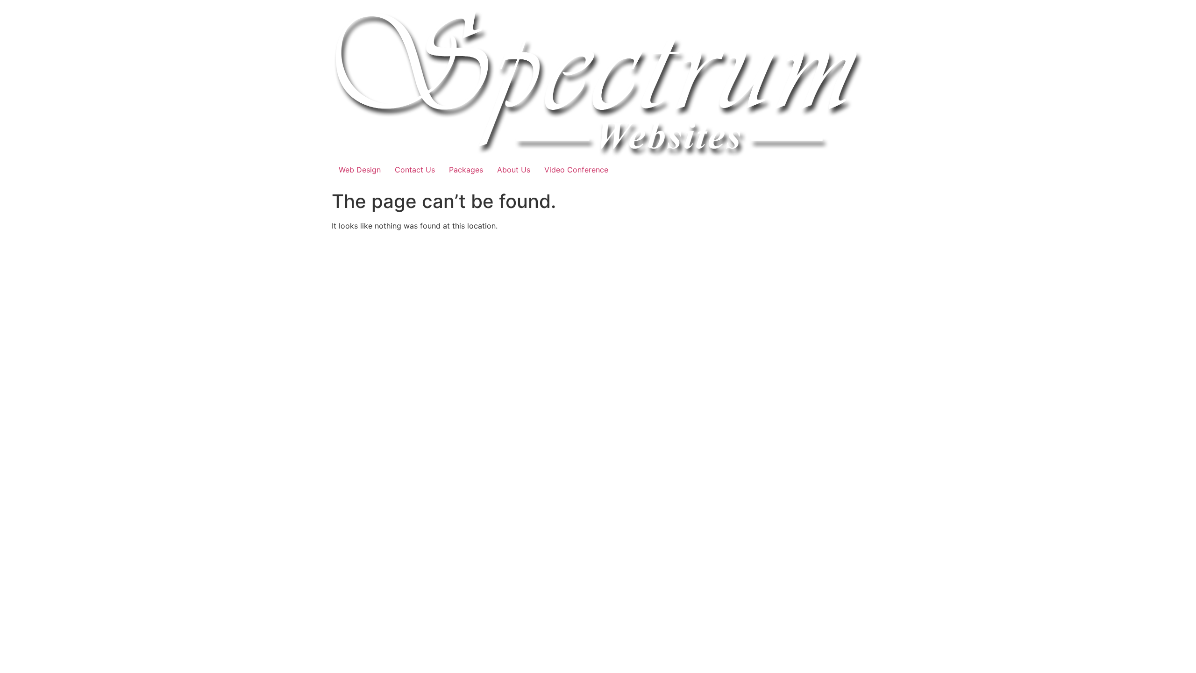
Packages (466, 169)
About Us (513, 169)
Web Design (360, 169)
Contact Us (415, 169)
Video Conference (576, 169)
